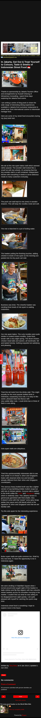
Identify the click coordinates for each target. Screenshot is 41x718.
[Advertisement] (20, 21)
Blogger (24, 715)
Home (20, 696)
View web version (20, 700)
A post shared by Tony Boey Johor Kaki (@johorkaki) (20, 659)
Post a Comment (8, 684)
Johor (20, 493)
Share (3, 675)
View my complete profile (16, 709)
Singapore (30, 493)
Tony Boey (13, 666)
